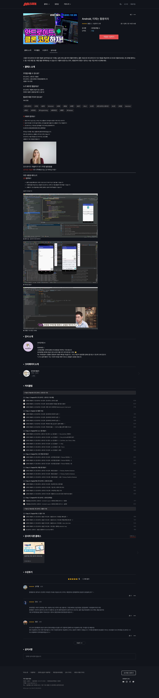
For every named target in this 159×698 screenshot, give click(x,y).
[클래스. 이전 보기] (21, 552)
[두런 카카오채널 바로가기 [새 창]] (134, 682)
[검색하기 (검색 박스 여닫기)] (120, 4)
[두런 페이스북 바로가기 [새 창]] (130, 682)
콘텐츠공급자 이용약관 (44, 672)
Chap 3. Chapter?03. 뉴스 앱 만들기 (36, 431)
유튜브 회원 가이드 (79, 672)
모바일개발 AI (95, 28)
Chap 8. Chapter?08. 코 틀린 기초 (35, 513)
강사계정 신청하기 (129, 673)
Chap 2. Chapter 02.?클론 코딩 (34, 411)
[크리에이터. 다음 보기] (137, 373)
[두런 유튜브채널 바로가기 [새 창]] (124, 682)
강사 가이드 (68, 672)
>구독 (33, 376)
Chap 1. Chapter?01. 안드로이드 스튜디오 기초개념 (40, 397)
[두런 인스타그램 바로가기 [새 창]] (127, 682)
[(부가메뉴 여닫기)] (134, 14)
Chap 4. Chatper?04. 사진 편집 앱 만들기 (37, 454)
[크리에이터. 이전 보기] (21, 373)
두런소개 (25, 672)
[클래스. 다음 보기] (137, 552)
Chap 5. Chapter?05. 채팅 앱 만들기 (36, 467)
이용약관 (32, 672)
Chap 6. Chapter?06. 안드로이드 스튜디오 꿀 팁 (39, 481)
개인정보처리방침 (58, 672)
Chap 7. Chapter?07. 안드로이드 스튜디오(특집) (39, 497)
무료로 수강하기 (109, 37)
